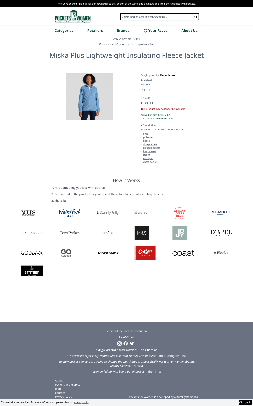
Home (102, 44)
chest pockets (151, 162)
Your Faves (157, 30)
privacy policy (81, 402)
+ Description (148, 125)
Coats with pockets (117, 44)
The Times (154, 372)
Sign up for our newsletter (93, 3)
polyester (148, 137)
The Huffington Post (172, 356)
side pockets (150, 144)
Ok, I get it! (245, 402)
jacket (146, 154)
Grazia (138, 366)
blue (145, 133)
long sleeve (149, 151)
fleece (146, 140)
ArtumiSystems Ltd (186, 397)
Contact (60, 393)
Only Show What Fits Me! (126, 38)
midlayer (148, 158)
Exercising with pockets (142, 44)
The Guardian (148, 350)
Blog (58, 388)
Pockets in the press (67, 384)
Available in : (147, 80)
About (59, 380)
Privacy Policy (63, 397)
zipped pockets (151, 147)
